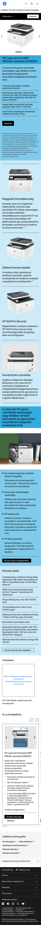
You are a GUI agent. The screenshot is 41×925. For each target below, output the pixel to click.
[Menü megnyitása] (37, 3)
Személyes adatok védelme (25, 911)
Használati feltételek (8, 913)
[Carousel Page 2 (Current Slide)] (18, 51)
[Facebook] (8, 904)
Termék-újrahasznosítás (23, 908)
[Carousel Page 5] (27, 51)
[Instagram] (13, 904)
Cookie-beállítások (8, 911)
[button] (31, 720)
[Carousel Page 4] (25, 51)
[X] (18, 904)
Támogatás (6, 887)
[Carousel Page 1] (13, 51)
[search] (26, 3)
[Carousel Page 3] (23, 51)
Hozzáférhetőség (7, 910)
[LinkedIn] (3, 904)
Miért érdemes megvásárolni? (13, 881)
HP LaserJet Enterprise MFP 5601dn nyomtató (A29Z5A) (18, 755)
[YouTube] (23, 904)
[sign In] (31, 3)
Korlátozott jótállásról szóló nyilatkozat (14, 915)
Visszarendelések (7, 908)
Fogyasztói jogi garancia (25, 913)
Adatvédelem (19, 910)
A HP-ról (5, 875)
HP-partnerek (7, 893)
